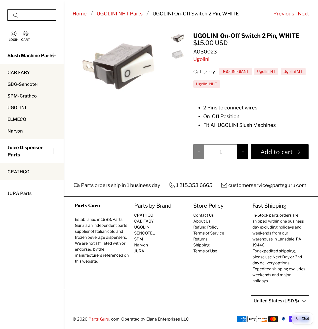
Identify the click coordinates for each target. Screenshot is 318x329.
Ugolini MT (293, 71)
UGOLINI (16, 107)
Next (303, 14)
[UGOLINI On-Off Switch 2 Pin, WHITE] (119, 64)
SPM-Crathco (22, 95)
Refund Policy (205, 227)
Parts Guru (98, 319)
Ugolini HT (266, 71)
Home (80, 13)
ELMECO (16, 119)
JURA (139, 251)
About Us (201, 221)
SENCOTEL (144, 233)
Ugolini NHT (206, 84)
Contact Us (203, 215)
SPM (138, 239)
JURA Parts (19, 193)
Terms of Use (205, 251)
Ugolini (201, 59)
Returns (200, 239)
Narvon (15, 131)
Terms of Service (208, 233)
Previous (283, 14)
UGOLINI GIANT (235, 71)
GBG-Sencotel (22, 84)
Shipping (201, 245)
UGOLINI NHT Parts (120, 13)
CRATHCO (18, 171)
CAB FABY (18, 72)
